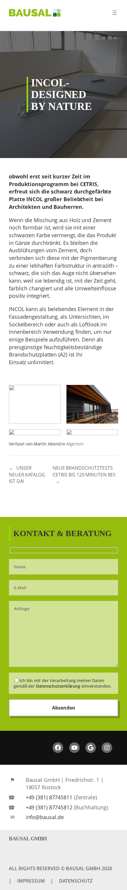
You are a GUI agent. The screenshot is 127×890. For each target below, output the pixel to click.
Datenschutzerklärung (58, 686)
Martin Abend (47, 444)
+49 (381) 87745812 (49, 807)
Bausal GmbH (28, 839)
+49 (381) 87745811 (49, 797)
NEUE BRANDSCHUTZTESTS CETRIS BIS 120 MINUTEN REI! (84, 471)
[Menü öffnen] (114, 12)
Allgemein (75, 444)
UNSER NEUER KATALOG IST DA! (27, 474)
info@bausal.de (45, 817)
